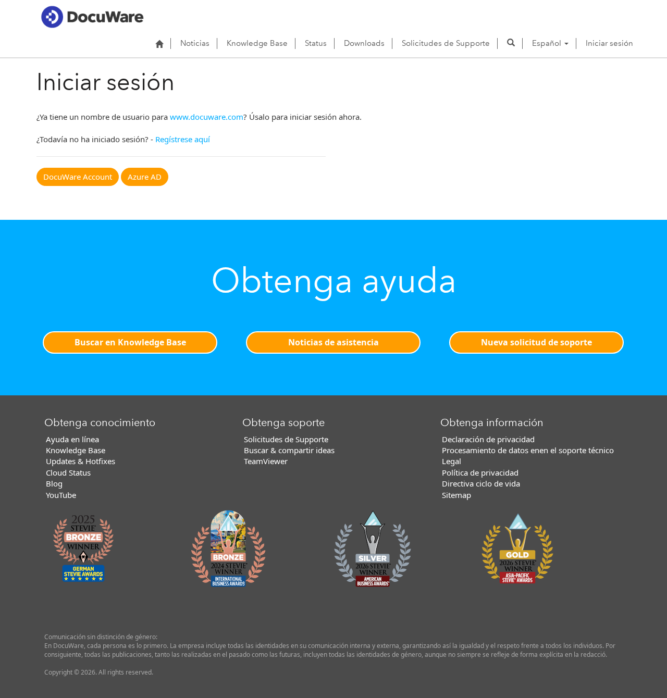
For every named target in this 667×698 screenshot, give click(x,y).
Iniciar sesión (609, 43)
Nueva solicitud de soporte (536, 342)
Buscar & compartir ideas (289, 450)
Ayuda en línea (72, 439)
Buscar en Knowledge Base (130, 342)
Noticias (194, 43)
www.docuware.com (206, 116)
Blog (54, 483)
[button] (511, 43)
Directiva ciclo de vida (481, 483)
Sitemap (456, 495)
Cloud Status (68, 472)
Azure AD (145, 176)
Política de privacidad (480, 472)
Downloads (364, 43)
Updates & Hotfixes (80, 461)
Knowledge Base (257, 43)
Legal (451, 461)
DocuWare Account (77, 176)
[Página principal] (159, 43)
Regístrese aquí (182, 139)
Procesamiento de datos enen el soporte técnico (528, 450)
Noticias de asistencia (333, 342)
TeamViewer (266, 461)
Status (316, 43)
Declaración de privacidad (488, 439)
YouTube (61, 495)
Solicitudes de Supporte (446, 43)
